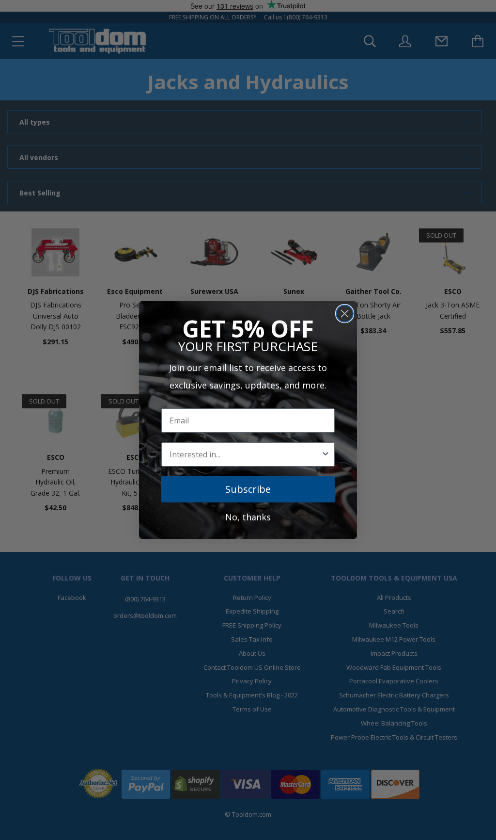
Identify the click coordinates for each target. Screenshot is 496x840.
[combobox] (245, 454)
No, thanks (248, 517)
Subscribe (248, 489)
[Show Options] (325, 454)
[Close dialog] (344, 313)
